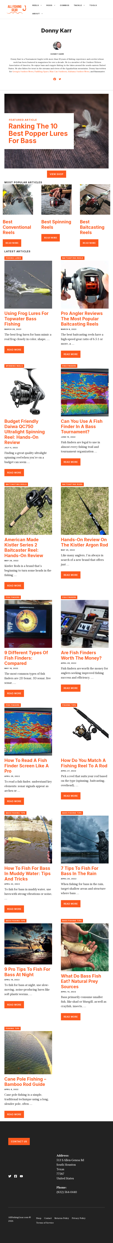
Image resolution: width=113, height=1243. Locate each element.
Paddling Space (41, 71)
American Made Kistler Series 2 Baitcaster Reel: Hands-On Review (23, 547)
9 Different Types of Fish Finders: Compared (26, 658)
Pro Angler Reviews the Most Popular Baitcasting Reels (82, 319)
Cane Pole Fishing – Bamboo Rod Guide (25, 1081)
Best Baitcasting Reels (92, 227)
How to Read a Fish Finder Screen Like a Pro (26, 766)
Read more (14, 349)
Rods (49, 5)
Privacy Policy (79, 1218)
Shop (38, 1218)
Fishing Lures (13, 258)
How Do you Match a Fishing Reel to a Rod (84, 763)
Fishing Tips (69, 705)
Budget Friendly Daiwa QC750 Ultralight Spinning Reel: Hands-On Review (24, 432)
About (36, 13)
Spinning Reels (14, 366)
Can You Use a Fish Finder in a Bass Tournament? (82, 427)
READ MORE (12, 243)
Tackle (78, 5)
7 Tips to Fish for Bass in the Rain (79, 871)
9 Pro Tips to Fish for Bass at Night (27, 972)
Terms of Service (45, 1222)
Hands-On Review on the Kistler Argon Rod (84, 542)
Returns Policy (61, 1218)
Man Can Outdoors (58, 71)
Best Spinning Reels (56, 224)
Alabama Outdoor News (78, 71)
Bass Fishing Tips (15, 813)
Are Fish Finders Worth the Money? (81, 655)
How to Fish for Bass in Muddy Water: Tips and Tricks (27, 874)
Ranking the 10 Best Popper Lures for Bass (38, 133)
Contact (48, 1218)
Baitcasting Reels (72, 258)
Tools (93, 5)
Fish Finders (69, 366)
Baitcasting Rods (72, 484)
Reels (35, 5)
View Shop (56, 174)
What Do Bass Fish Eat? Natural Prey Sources (81, 981)
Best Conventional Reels (17, 227)
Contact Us (19, 1141)
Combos (64, 5)
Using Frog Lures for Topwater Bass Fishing (26, 319)
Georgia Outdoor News (22, 71)
